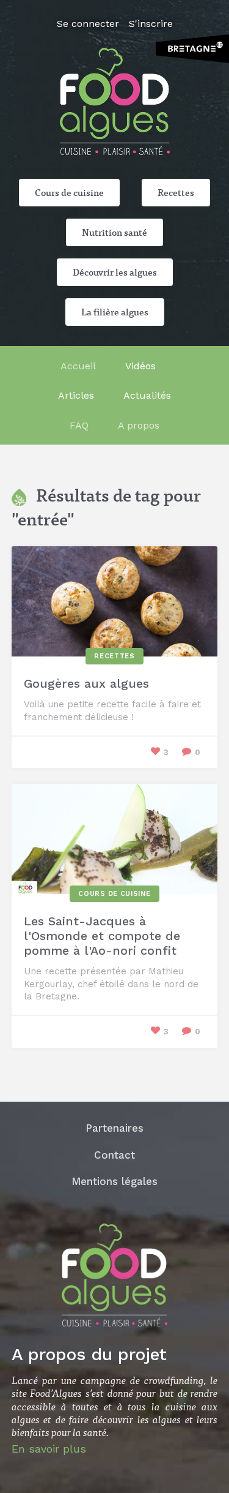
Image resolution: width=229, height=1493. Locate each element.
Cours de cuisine (69, 192)
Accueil (78, 366)
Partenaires (114, 1128)
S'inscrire (151, 23)
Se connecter (88, 23)
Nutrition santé (114, 232)
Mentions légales (114, 1181)
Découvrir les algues (115, 272)
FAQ (79, 425)
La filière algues (114, 311)
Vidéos (140, 366)
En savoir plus (49, 1448)
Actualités (147, 395)
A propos (138, 425)
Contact (114, 1155)
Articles (76, 395)
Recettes (176, 192)
